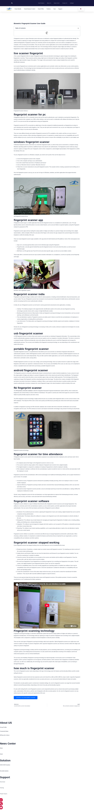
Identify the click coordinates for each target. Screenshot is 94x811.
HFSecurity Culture (4, 735)
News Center (57, 3)
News (1, 748)
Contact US (64, 3)
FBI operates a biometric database (24, 390)
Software (72, 3)
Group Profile (3, 727)
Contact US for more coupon (25, 697)
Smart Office (41, 9)
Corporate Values (4, 731)
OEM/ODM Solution (5, 764)
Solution (49, 9)
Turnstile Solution (4, 771)
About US (49, 3)
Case (54, 9)
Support (60, 9)
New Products (41, 3)
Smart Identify (18, 9)
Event (1, 754)
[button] (12, 3)
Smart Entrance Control (29, 9)
